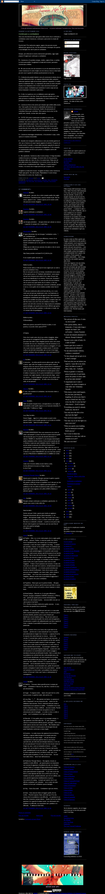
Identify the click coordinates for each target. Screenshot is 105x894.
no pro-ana (30, 181)
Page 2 (66, 643)
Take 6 (66, 716)
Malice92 (26, 192)
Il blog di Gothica (69, 795)
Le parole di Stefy (69, 576)
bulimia (44, 180)
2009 (67, 514)
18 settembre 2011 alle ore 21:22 (37, 456)
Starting (66, 637)
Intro (65, 704)
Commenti (69, 46)
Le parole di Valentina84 (71, 555)
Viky (24, 498)
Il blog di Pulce (68, 774)
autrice (72, 754)
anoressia (29, 180)
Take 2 (66, 708)
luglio (69, 492)
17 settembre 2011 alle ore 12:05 (37, 355)
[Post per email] (42, 178)
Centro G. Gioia (68, 683)
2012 (67, 458)
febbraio (70, 505)
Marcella (25, 429)
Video (65, 649)
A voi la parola (68, 541)
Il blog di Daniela (69, 769)
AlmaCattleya (27, 231)
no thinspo (39, 181)
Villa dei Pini (67, 668)
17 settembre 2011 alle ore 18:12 (37, 396)
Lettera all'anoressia (70, 165)
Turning (69, 486)
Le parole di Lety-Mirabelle (71, 551)
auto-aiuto (37, 180)
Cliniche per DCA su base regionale (74, 687)
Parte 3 (66, 619)
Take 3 (66, 710)
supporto (22, 182)
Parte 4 (66, 621)
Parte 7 (66, 627)
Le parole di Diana (69, 562)
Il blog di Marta (68, 790)
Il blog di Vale (68, 792)
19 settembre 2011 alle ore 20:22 (37, 493)
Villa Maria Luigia (69, 681)
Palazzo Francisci (69, 669)
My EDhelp (67, 820)
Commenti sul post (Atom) (33, 819)
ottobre (70, 468)
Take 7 (66, 718)
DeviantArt (67, 177)
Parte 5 (66, 623)
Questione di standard (73, 484)
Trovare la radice (72, 473)
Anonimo (26, 461)
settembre (71, 471)
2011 (67, 461)
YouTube (66, 179)
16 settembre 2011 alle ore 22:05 (37, 214)
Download (69, 533)
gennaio (70, 508)
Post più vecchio (56, 815)
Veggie (25, 535)
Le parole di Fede (69, 558)
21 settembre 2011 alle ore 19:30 (37, 531)
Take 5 (66, 714)
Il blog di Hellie (68, 788)
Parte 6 (66, 625)
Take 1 (66, 706)
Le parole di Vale (69, 553)
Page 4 (66, 647)
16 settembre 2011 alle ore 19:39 (37, 204)
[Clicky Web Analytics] (48, 891)
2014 (67, 453)
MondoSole (67, 673)
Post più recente (23, 815)
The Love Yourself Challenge (72, 826)
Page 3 (66, 645)
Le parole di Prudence (70, 567)
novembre (71, 466)
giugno (70, 495)
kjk (24, 359)
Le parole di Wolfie (69, 565)
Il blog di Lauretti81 (69, 797)
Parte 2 (66, 617)
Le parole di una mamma (71, 574)
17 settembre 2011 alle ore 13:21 (37, 384)
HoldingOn (67, 824)
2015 (67, 450)
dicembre (70, 463)
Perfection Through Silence (31, 475)
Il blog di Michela (69, 778)
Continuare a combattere (74, 481)
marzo (70, 503)
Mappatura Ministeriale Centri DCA (74, 689)
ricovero (52, 181)
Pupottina (26, 209)
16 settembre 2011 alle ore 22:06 (37, 227)
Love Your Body (68, 822)
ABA (65, 671)
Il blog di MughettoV (70, 785)
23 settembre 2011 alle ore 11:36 (37, 677)
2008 (67, 517)
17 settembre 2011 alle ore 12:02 (37, 313)
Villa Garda (67, 685)
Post (67, 42)
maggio (70, 497)
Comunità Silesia (69, 679)
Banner (66, 639)
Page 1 (66, 641)
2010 (67, 511)
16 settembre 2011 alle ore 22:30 (37, 260)
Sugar (25, 401)
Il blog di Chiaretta (69, 767)
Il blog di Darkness (69, 799)
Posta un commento (25, 812)
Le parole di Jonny (69, 560)
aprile (69, 500)
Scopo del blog (68, 159)
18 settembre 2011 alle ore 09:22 (37, 411)
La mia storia (67, 161)
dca (49, 180)
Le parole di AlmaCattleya (71, 569)
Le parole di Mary (69, 548)
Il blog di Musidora (69, 776)
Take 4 (66, 712)
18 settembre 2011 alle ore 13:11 (37, 425)
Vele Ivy (25, 389)
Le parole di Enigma (70, 572)
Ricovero (66, 163)
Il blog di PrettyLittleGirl (71, 771)
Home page (39, 815)
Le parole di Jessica (70, 544)
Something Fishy (69, 818)
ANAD (65, 816)
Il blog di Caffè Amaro (70, 783)
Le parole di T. (68, 546)
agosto (70, 489)
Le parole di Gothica (70, 579)
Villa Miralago (68, 677)
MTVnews (67, 169)
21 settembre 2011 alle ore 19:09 (37, 506)
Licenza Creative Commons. (74, 758)
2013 (67, 456)
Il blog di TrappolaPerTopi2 (72, 781)
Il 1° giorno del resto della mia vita (74, 167)
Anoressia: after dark (53, 8)
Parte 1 (66, 615)
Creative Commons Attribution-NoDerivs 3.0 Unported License (67, 893)
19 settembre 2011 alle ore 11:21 (37, 471)
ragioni (46, 181)
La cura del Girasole (70, 675)
